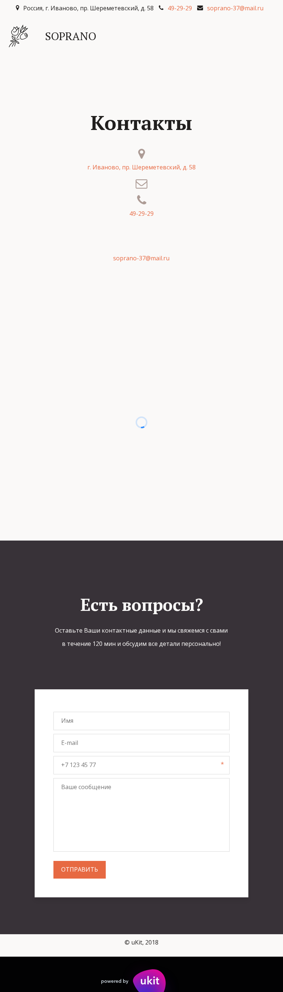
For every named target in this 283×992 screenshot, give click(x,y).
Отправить (79, 869)
